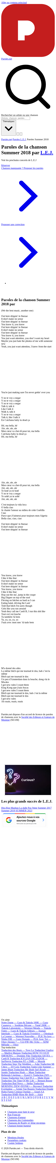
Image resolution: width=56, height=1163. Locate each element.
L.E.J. (46, 152)
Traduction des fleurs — (17, 1050)
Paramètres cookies (16, 1140)
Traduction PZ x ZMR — (28, 1061)
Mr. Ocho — (39, 1042)
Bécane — (32, 1025)
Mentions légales (15, 1137)
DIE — (14, 1039)
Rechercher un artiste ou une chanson (19, 115)
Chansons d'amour (16, 1117)
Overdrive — (41, 1033)
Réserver (5, 165)
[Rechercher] (18, 134)
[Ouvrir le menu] (21, 134)
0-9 (9, 1100)
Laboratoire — (21, 1028)
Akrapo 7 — (18, 1042)
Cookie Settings (15, 1143)
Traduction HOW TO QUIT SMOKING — (25, 1054)
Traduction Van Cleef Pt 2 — (28, 1078)
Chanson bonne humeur (19, 1125)
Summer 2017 (45, 808)
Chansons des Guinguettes (20, 1120)
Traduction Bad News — (17, 1083)
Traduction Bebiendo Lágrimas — (23, 1073)
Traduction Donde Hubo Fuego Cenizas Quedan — (27, 1090)
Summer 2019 (8, 810)
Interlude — (15, 1033)
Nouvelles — (33, 1036)
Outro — (13, 1031)
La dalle (23, 808)
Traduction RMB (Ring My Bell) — (22, 1094)
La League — (12, 1036)
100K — (40, 1022)
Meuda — (42, 1028)
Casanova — (12, 1025)
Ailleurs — (36, 1031)
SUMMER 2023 (24, 810)
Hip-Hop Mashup (10, 808)
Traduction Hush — (21, 1072)
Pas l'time (33, 808)
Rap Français (13, 1114)
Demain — (30, 1039)
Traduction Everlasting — (27, 1087)
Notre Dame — (17, 1022)
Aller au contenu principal (14, 2)
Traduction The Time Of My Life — (26, 1080)
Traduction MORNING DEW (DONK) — (22, 1084)
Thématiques (8, 121)
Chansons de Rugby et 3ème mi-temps (26, 1123)
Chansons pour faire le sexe (21, 1112)
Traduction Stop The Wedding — (20, 1064)
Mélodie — (10, 1044)
